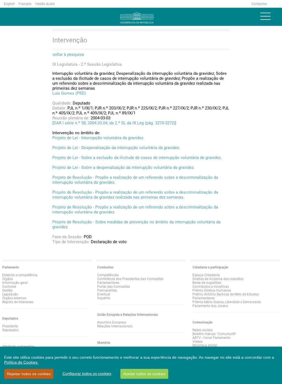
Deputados (10, 330)
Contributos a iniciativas (210, 287)
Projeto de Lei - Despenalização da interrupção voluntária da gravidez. (116, 147)
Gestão (7, 290)
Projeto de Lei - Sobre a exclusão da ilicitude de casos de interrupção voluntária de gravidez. (137, 157)
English (9, 4)
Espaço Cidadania (206, 275)
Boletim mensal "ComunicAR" (214, 334)
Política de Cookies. (21, 362)
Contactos (259, 4)
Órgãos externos (14, 298)
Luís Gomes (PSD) (69, 93)
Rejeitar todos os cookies (29, 374)
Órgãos (7, 279)
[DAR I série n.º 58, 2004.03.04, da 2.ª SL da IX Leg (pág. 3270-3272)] (114, 122)
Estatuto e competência (19, 275)
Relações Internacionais (114, 326)
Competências (108, 275)
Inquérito (103, 298)
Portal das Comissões (113, 287)
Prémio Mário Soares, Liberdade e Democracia (226, 302)
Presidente (10, 326)
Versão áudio (45, 4)
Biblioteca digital (204, 345)
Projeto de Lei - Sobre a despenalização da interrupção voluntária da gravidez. (123, 167)
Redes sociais (202, 330)
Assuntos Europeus (111, 322)
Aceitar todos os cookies (144, 374)
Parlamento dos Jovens (210, 306)
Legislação (10, 294)
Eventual (103, 294)
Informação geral (15, 283)
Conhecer (9, 287)
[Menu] (265, 16)
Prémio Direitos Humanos (211, 290)
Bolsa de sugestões (206, 283)
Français (24, 4)
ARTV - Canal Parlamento (211, 338)
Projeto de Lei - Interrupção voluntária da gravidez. (98, 137)
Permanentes (107, 290)
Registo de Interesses (17, 302)
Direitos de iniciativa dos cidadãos (217, 279)
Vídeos (197, 342)
